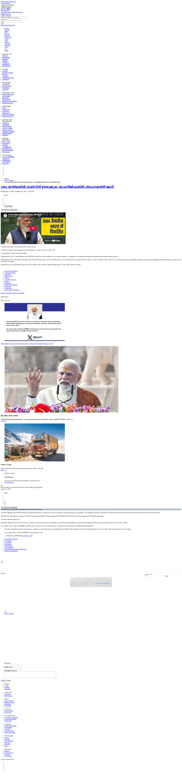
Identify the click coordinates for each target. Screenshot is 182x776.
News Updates (9, 180)
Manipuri (7, 45)
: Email (8, 667)
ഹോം (7, 178)
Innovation (8, 286)
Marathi (7, 42)
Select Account (9, 613)
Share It (3, 573)
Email (7, 663)
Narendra (5, 9)
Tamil (6, 40)
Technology (8, 288)
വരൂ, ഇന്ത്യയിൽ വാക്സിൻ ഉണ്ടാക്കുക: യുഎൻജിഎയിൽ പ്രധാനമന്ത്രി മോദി (57, 186)
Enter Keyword (5, 17)
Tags (6, 271)
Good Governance (10, 273)
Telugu (7, 39)
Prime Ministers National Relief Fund (16, 549)
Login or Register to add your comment (12, 293)
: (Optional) (11, 670)
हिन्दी (6, 32)
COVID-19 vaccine (10, 279)
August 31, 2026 (28, 536)
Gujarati (7, 30)
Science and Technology (12, 290)
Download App (9, 482)
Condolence (8, 540)
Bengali (7, 33)
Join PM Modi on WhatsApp (9, 210)
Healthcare (8, 283)
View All (3, 421)
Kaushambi (8, 544)
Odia (6, 47)
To (2, 21)
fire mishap (8, 542)
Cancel (3, 680)
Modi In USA (9, 276)
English (7, 28)
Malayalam (8, 37)
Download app (5, 3)
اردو (6, 49)
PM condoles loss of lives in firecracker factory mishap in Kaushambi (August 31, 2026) (27, 343)
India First (8, 274)
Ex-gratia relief (9, 547)
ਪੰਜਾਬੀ (6, 51)
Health (7, 281)
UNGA (7, 278)
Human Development (11, 285)
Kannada (7, 35)
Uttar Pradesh (9, 546)
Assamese (8, 44)
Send (8, 680)
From (2, 19)
